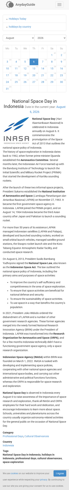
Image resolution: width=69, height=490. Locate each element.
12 (26, 68)
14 (44, 68)
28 (44, 81)
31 (8, 88)
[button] (59, 4)
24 (8, 81)
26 (26, 81)
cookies (14, 473)
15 (53, 68)
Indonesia (8, 445)
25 (17, 81)
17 (8, 74)
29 (53, 81)
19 (26, 74)
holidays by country (20, 26)
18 (17, 74)
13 (35, 68)
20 (35, 74)
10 (8, 68)
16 (63, 68)
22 (53, 74)
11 (17, 68)
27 (35, 81)
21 (44, 74)
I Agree (60, 473)
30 (63, 81)
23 (63, 74)
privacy (43, 479)
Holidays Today (17, 18)
